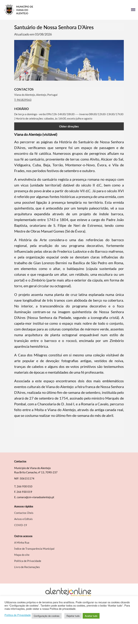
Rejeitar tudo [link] (73, 616)
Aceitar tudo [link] (91, 616)
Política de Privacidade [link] (17, 615)
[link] (36, 9)
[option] (69, 60)
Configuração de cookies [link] (46, 616)
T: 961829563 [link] (22, 99)
